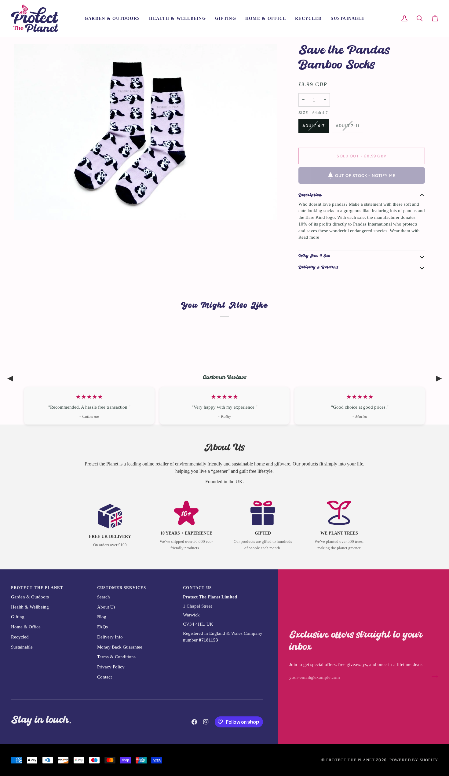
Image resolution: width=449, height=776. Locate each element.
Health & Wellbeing (30, 607)
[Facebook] (194, 722)
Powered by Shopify (413, 760)
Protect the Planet (350, 760)
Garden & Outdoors (30, 596)
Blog (101, 616)
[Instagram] (206, 722)
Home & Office (26, 626)
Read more (308, 237)
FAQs (102, 626)
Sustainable (22, 647)
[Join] (433, 677)
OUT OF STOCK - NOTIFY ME (365, 175)
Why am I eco (314, 256)
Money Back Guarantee (119, 647)
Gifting (17, 616)
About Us (106, 607)
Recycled (20, 636)
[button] (112, 18)
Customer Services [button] (121, 587)
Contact (104, 677)
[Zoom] (25, 208)
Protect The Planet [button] (37, 587)
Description (310, 195)
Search (103, 596)
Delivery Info (110, 636)
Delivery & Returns (318, 268)
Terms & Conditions (116, 656)
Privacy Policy (111, 666)
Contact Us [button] (197, 587)
